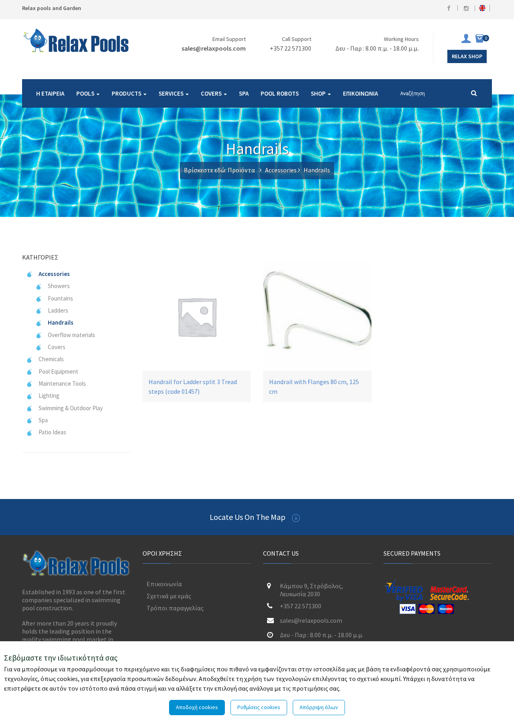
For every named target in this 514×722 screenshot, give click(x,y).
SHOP (319, 93)
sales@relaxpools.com (214, 48)
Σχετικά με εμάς (169, 596)
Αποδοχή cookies (197, 707)
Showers (59, 286)
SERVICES (172, 93)
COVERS (212, 93)
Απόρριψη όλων (319, 707)
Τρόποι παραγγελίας (175, 608)
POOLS (86, 93)
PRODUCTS (127, 93)
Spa (43, 420)
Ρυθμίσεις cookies (258, 707)
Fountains (60, 298)
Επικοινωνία (164, 584)
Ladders (58, 310)
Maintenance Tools (62, 383)
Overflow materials (71, 335)
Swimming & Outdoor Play (71, 408)
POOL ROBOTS (280, 93)
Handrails (60, 322)
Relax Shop (467, 56)
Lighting (49, 395)
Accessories (281, 170)
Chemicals (51, 359)
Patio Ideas (52, 432)
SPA (244, 93)
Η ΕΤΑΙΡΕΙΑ (50, 93)
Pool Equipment (58, 371)
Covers (56, 347)
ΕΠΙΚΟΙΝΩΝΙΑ (360, 93)
